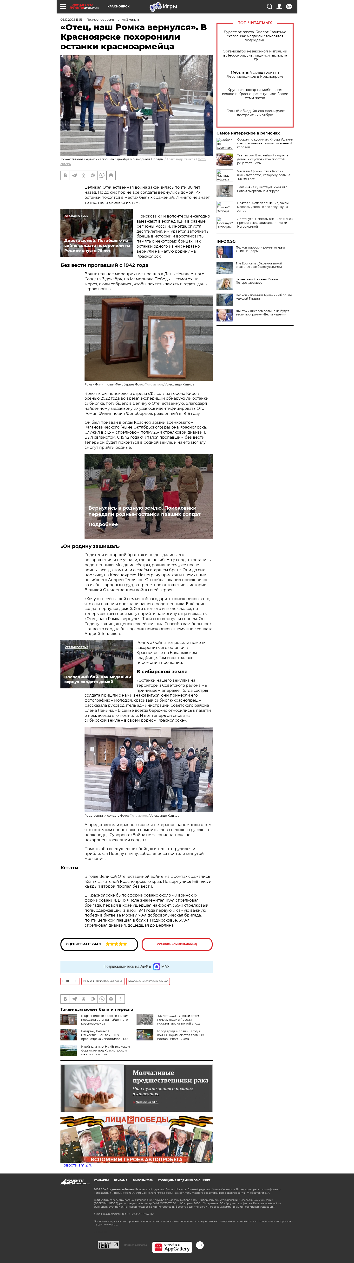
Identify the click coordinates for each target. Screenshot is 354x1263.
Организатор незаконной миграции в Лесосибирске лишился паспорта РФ (255, 55)
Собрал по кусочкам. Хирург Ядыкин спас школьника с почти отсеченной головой (265, 143)
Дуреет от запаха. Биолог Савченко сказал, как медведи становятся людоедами (255, 36)
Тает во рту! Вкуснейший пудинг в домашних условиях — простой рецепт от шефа (262, 159)
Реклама (120, 1180)
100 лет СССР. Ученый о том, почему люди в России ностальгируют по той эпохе (178, 1019)
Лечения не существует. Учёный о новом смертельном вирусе (262, 189)
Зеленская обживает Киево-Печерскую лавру (257, 281)
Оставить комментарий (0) (177, 944)
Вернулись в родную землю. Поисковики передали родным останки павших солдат (144, 511)
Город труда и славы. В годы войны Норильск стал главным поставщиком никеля (180, 1035)
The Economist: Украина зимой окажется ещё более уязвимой (259, 265)
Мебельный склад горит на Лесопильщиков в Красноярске (255, 75)
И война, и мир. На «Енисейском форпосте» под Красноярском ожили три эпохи (105, 1050)
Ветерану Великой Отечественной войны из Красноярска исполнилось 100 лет (94, 1037)
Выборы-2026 (142, 1180)
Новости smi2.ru (76, 1165)
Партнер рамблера (135, 1245)
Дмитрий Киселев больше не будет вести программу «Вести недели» (262, 312)
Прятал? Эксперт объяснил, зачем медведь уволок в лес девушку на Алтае (262, 206)
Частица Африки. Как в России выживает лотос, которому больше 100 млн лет (263, 175)
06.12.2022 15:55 (71, 19)
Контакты (101, 1180)
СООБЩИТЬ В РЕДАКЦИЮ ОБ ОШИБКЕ (184, 1180)
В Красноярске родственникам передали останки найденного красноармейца (104, 1019)
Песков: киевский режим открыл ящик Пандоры (260, 249)
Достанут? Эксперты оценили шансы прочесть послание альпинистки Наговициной (265, 222)
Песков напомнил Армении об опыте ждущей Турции (264, 297)
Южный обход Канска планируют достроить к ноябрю (255, 113)
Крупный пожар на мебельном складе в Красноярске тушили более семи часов (255, 94)
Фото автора (154, 384)
